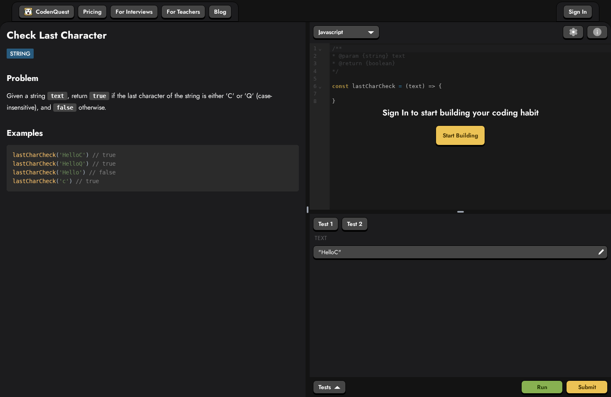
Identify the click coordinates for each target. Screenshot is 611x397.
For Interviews (134, 11)
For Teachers (183, 11)
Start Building (460, 135)
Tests (324, 387)
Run (542, 387)
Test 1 (325, 224)
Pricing (92, 11)
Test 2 (354, 224)
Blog (220, 11)
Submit (587, 387)
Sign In (578, 11)
